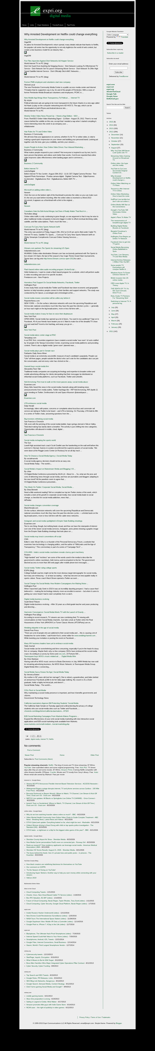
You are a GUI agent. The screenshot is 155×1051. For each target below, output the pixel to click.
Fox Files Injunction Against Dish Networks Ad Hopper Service (48, 61)
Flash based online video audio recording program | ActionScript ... (50, 269)
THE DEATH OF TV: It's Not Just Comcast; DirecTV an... (120, 291)
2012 (111, 132)
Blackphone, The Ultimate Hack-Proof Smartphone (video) (48, 934)
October (114, 141)
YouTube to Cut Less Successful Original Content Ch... (119, 171)
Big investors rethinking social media (38, 419)
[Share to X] (36, 736)
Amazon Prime (66, 770)
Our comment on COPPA (36, 867)
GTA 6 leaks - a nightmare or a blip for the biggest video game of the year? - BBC (57, 830)
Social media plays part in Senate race (39, 351)
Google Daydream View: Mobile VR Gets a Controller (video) (49, 921)
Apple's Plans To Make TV (121, 217)
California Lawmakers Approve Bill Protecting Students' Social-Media (51, 703)
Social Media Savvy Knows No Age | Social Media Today (46, 672)
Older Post (95, 755)
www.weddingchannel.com (84, 636)
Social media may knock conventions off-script (42, 536)
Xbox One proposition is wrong (38, 999)
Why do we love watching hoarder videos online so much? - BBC (51, 814)
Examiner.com (30, 398)
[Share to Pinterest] (40, 736)
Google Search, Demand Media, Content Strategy (45, 984)
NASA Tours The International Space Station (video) (46, 919)
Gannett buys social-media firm (36, 366)
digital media (35, 739)
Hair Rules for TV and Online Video (38, 132)
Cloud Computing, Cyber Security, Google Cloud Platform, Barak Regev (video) (56, 904)
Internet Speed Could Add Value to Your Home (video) (47, 936)
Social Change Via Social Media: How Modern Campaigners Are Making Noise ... (56, 583)
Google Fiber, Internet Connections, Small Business (46, 942)
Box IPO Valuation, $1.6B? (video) (39, 898)
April (113, 317)
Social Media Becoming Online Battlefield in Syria (120, 249)
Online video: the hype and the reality (119, 164)
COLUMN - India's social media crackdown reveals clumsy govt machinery (54, 552)
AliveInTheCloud (113, 92)
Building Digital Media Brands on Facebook (120, 227)
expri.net (110, 87)
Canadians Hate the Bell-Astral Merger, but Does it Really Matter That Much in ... (56, 211)
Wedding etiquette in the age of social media (41, 628)
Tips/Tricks (71, 25)
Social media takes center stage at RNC (40, 335)
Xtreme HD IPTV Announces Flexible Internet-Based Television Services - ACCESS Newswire (61, 784)
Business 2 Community (33, 163)
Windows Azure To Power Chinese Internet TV (120, 274)
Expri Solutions (43, 25)
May (113, 314)
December (115, 135)
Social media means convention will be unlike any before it (47, 298)
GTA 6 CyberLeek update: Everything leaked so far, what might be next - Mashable (58, 822)
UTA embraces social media (35, 403)
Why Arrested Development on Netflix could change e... (120, 178)
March (114, 321)
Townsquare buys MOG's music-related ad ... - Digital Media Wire (50, 656)
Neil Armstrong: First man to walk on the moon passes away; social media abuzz (56, 382)
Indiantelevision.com (32, 264)
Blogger (119, 1023)
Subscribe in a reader (115, 53)
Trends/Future (57, 25)
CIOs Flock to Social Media (35, 690)
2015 (111, 122)
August (114, 148)
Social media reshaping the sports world (40, 440)
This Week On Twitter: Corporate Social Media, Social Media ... (49, 487)
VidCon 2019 (31, 878)
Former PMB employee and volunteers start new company (47, 82)
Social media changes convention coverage (41, 505)
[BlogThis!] (33, 736)
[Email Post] (27, 736)
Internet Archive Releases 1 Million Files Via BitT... (121, 261)
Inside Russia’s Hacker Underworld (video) (42, 913)
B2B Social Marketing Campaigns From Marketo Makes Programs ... (51, 716)
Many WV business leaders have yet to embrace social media (48, 643)
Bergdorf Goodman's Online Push (119, 232)
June (113, 311)
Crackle (53, 772)
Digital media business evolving (36, 599)
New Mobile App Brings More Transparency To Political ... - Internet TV (52, 98)
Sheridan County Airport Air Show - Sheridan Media (46, 839)
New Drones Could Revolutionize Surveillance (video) (46, 916)
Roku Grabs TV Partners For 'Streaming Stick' (120, 297)
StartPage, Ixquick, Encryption (37, 957)
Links (32, 25)
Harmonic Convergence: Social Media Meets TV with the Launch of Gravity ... (54, 612)
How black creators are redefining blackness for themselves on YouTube (54, 864)
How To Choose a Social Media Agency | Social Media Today (48, 456)
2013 (111, 128)
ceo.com (61, 654)
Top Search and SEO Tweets (37, 975)
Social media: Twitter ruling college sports (40, 568)
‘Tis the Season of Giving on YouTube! (41, 870)
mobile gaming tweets (34, 996)
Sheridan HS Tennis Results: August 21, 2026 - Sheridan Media (50, 850)
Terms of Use (96, 1017)
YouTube (27, 767)
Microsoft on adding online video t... (38, 190)
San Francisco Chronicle (34, 435)
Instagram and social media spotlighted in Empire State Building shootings (53, 521)
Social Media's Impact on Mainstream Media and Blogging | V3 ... (50, 469)
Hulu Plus (83, 767)
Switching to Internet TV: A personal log (121, 302)
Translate (124, 37)
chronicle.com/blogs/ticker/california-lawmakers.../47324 (46, 711)
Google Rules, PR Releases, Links (39, 978)
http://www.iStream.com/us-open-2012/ (59, 259)
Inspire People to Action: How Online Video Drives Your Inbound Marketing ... (54, 147)
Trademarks (106, 1017)
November (115, 138)
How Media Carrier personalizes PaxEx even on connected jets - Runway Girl (55, 842)
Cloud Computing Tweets (36, 892)
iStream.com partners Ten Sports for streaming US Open (46, 248)
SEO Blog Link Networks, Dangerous (40, 981)
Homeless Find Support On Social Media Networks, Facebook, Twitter (52, 282)
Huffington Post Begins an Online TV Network (121, 238)
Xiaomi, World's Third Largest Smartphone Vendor (45, 945)
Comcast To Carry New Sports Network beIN (42, 227)
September (115, 144)
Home (62, 755)
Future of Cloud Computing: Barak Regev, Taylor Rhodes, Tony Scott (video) (55, 901)
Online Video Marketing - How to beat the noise (120, 195)
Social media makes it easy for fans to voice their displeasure (48, 314)
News (24, 25)
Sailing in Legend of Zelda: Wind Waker (41, 1002)
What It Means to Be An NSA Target (40, 960)
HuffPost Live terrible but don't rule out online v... (120, 200)
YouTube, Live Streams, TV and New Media (120, 256)
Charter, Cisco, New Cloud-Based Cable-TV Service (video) (49, 895)
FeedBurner (123, 76)
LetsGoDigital (29, 185)
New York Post (30, 330)
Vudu (96, 772)
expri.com (111, 84)
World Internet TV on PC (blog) (36, 243)
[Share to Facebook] (38, 736)
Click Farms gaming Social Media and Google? (44, 987)
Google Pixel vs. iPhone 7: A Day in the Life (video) (45, 924)
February (115, 324)
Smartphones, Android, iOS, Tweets (40, 939)
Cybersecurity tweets (34, 954)
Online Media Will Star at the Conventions (120, 206)
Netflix (51, 739)
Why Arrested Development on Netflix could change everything (49, 39)
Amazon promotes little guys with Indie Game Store (46, 1005)
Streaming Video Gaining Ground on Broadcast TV (120, 158)
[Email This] (31, 736)
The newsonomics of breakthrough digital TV (121, 222)
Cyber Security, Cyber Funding (38, 966)
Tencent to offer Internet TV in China (120, 190)
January (114, 327)
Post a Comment (33, 750)
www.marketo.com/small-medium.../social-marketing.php (46, 724)
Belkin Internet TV (31, 169)
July (113, 307)
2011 (111, 331)
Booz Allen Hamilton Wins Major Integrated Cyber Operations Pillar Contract (55, 963)
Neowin (27, 206)
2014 (111, 125)
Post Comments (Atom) (44, 759)
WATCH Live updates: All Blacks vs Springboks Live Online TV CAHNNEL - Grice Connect (60, 798)
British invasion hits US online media (119, 279)
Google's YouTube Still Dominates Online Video (119, 212)
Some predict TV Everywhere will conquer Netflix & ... (119, 267)
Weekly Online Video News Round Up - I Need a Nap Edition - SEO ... (51, 116)
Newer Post (29, 755)
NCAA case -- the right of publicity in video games (45, 1007)
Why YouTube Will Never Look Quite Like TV (120, 152)
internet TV (44, 739)
